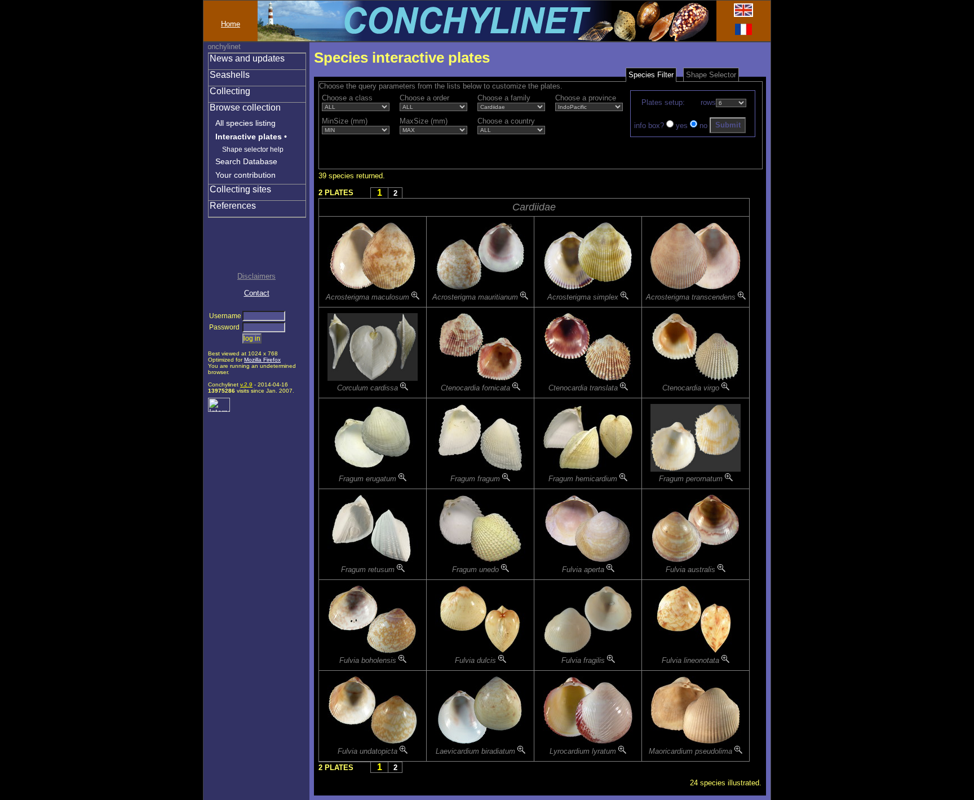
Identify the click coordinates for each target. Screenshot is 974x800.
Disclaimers (256, 276)
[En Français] (743, 32)
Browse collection (245, 107)
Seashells (230, 75)
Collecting (230, 91)
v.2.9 (246, 384)
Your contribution (245, 174)
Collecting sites (240, 189)
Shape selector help (253, 149)
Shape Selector (711, 75)
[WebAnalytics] (219, 409)
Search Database (246, 161)
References (233, 205)
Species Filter (651, 75)
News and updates (247, 58)
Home (230, 24)
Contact (256, 293)
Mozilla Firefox (262, 360)
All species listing (245, 123)
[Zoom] (415, 297)
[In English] (743, 14)
